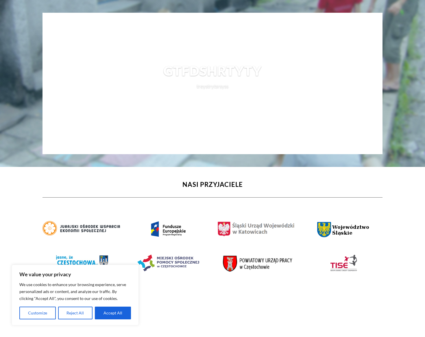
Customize (37, 312)
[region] (75, 295)
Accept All (113, 312)
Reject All (75, 312)
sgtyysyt (212, 100)
